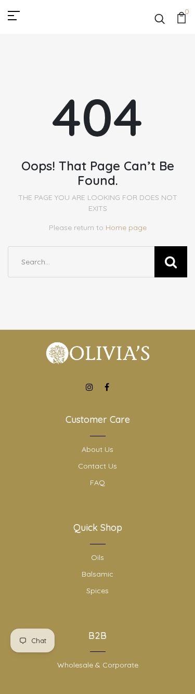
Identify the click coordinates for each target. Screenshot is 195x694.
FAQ (97, 482)
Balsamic (97, 574)
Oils (97, 557)
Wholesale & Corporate (97, 665)
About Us (97, 449)
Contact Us (97, 466)
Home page (126, 227)
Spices (97, 590)
